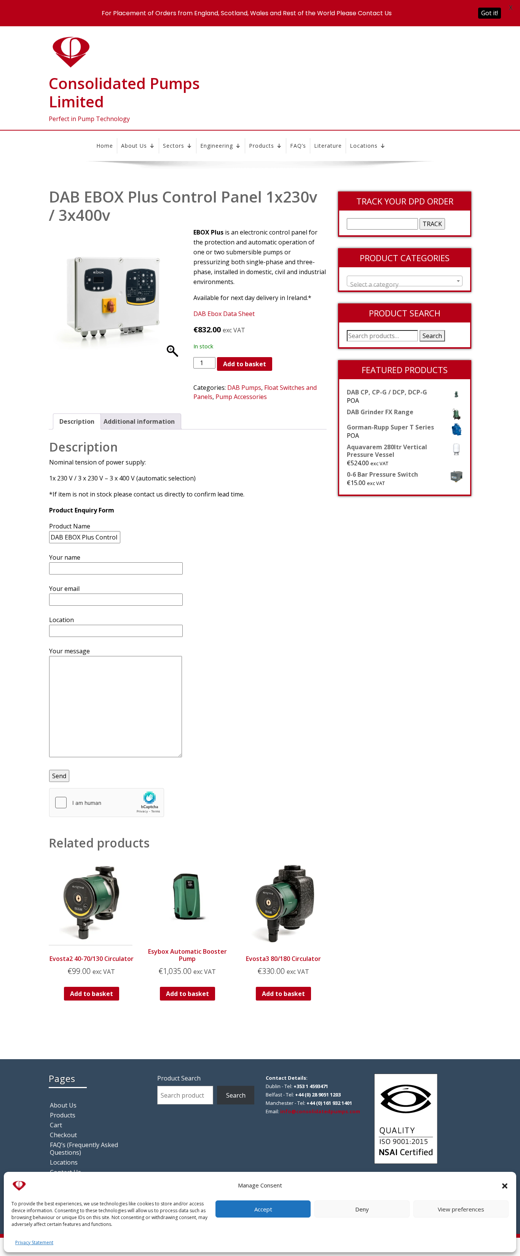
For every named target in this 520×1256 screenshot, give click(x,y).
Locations (364, 145)
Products (261, 145)
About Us (134, 145)
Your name (64, 557)
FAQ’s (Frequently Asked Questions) (84, 1149)
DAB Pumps (244, 387)
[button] (505, 1185)
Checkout (63, 1135)
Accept (263, 1209)
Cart (56, 1125)
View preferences (461, 1209)
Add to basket (244, 364)
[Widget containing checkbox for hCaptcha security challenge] (106, 802)
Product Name (69, 526)
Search (432, 336)
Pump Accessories (241, 397)
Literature (328, 145)
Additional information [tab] (139, 421)
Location (61, 620)
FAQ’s (298, 145)
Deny (362, 1209)
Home (104, 145)
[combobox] (405, 281)
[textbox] (404, 284)
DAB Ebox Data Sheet (224, 314)
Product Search (179, 1078)
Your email (64, 588)
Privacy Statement (34, 1242)
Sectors (173, 145)
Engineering (216, 145)
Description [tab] (76, 421)
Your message (69, 651)
